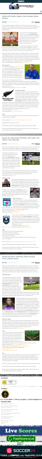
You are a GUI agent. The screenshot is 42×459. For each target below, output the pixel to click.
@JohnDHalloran (15, 212)
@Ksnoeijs (14, 175)
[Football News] (21, 443)
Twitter (13, 344)
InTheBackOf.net (15, 109)
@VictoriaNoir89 (25, 225)
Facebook (17, 344)
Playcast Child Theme (17, 457)
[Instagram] (23, 1)
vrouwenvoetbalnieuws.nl (16, 241)
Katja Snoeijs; (25, 241)
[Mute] (35, 22)
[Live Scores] (21, 430)
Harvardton (29, 120)
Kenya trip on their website (23, 345)
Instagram (23, 344)
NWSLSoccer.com (31, 241)
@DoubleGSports (20, 328)
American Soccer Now (19, 210)
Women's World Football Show (21, 6)
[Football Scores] (21, 438)
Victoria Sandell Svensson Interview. (9, 350)
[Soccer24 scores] (21, 450)
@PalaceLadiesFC (19, 87)
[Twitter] (21, 1)
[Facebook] (20, 1)
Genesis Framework (25, 457)
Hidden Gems (26, 62)
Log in (34, 457)
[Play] (3, 22)
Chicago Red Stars (14, 120)
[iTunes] (18, 1)
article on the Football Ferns (17, 111)
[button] (21, 11)
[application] (21, 22)
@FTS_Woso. (28, 227)
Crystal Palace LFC (23, 120)
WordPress (31, 457)
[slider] (38, 22)
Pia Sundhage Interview (7, 349)
